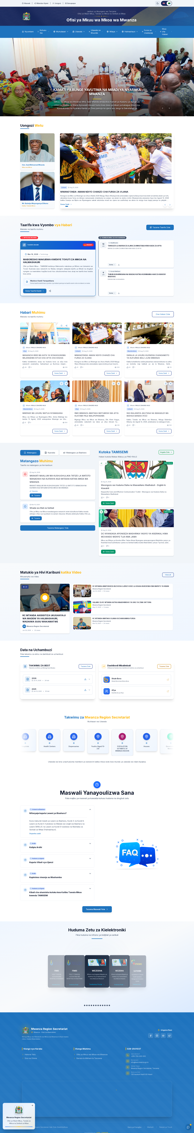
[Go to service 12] (109, 1005)
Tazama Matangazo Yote (57, 528)
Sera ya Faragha (134, 1127)
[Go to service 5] (93, 1005)
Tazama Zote (85, 666)
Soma (111, 264)
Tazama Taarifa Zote (161, 227)
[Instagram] (156, 1035)
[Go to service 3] (89, 1005)
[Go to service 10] (105, 1005)
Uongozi (58, 3)
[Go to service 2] (87, 1005)
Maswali (27, 3)
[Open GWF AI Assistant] (188, 1127)
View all (168, 575)
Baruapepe (71, 3)
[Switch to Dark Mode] (157, 3)
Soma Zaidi (67, 204)
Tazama (37, 495)
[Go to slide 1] (23, 110)
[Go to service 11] (107, 1005)
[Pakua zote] (85, 679)
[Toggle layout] (32, 1105)
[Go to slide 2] (28, 110)
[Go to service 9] (102, 1005)
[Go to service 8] (100, 1005)
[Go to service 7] (98, 1005)
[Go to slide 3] (32, 110)
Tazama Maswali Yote (95, 909)
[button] (57, 821)
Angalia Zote (165, 452)
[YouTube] (163, 1035)
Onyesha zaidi (35, 833)
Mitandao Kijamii (42, 3)
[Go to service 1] (84, 1005)
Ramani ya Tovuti (165, 1127)
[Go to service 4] (91, 1005)
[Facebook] (150, 1035)
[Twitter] (169, 1035)
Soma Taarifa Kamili (33, 291)
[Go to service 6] (96, 1005)
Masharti (150, 1127)
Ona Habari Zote (163, 314)
